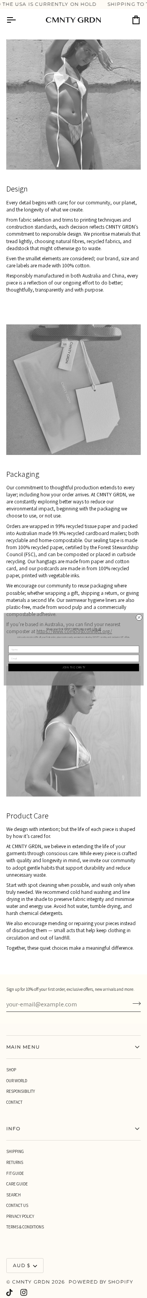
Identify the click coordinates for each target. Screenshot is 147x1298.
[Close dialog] (139, 617)
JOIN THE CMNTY (73, 667)
